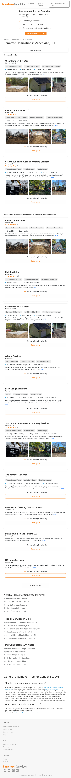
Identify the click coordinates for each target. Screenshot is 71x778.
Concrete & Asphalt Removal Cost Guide (26, 712)
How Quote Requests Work (11, 726)
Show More (35, 585)
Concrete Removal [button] (35, 50)
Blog (4, 735)
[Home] (13, 4)
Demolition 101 (7, 729)
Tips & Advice (40, 4)
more (44, 74)
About (5, 759)
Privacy (39, 775)
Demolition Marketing (9, 744)
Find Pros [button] (30, 3)
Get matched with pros (36, 34)
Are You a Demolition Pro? (58, 4)
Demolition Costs (8, 732)
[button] (5, 770)
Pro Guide (6, 747)
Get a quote (35, 99)
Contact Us (6, 762)
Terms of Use (48, 775)
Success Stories (8, 749)
